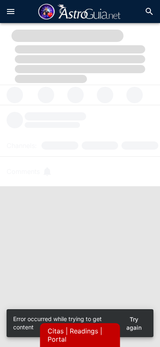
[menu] (10, 11)
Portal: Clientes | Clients (80, 281)
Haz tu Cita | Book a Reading (80, 258)
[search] (149, 11)
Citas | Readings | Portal (75, 335)
